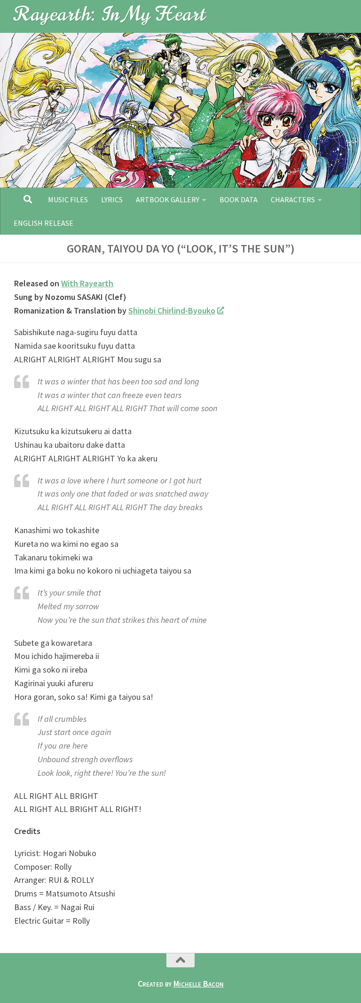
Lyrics (112, 199)
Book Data (239, 199)
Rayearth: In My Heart (110, 14)
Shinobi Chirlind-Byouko (171, 310)
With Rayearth (87, 283)
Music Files (68, 199)
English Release (43, 223)
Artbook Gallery (167, 199)
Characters (293, 199)
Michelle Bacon (198, 983)
